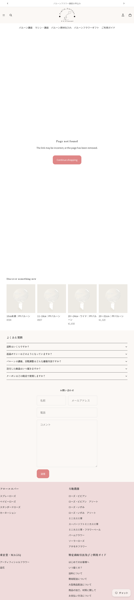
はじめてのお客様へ (79, 562)
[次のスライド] (31, 298)
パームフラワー (76, 535)
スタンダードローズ (10, 507)
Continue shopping (67, 159)
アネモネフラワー (78, 546)
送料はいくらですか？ (18, 346)
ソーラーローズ (76, 540)
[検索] (10, 15)
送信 (43, 473)
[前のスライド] (10, 298)
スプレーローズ (8, 495)
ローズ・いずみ (76, 507)
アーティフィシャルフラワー (14, 562)
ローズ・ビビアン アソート (83, 501)
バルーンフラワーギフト (86, 27)
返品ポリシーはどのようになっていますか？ (29, 354)
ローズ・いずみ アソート (82, 512)
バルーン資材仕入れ (61, 27)
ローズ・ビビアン (78, 495)
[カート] (130, 15)
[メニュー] (4, 15)
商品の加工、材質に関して (82, 590)
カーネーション (8, 512)
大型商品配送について (80, 584)
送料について (75, 573)
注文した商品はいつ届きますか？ (24, 368)
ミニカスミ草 (75, 518)
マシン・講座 (42, 27)
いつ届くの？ (75, 567)
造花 (2, 567)
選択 (94, 308)
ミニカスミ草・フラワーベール (85, 529)
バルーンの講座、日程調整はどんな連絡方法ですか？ (34, 361)
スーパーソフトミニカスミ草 (83, 523)
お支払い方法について (80, 595)
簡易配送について (78, 578)
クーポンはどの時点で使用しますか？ (26, 376)
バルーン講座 (26, 27)
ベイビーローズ (8, 501)
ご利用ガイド (108, 27)
